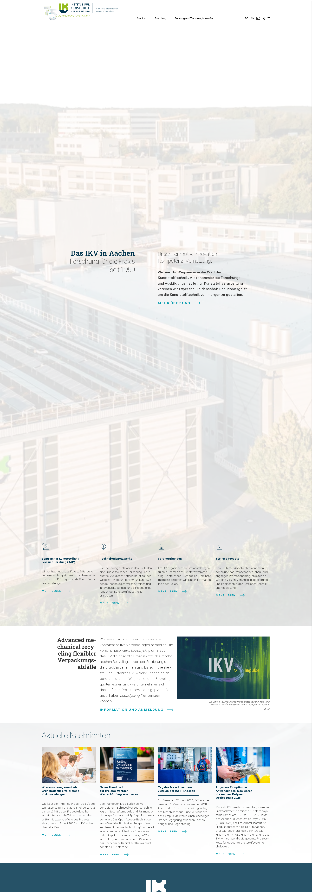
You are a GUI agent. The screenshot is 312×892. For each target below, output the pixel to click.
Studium (141, 18)
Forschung (160, 18)
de (246, 18)
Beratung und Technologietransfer (194, 18)
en (252, 18)
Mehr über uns (174, 303)
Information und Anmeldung (131, 709)
